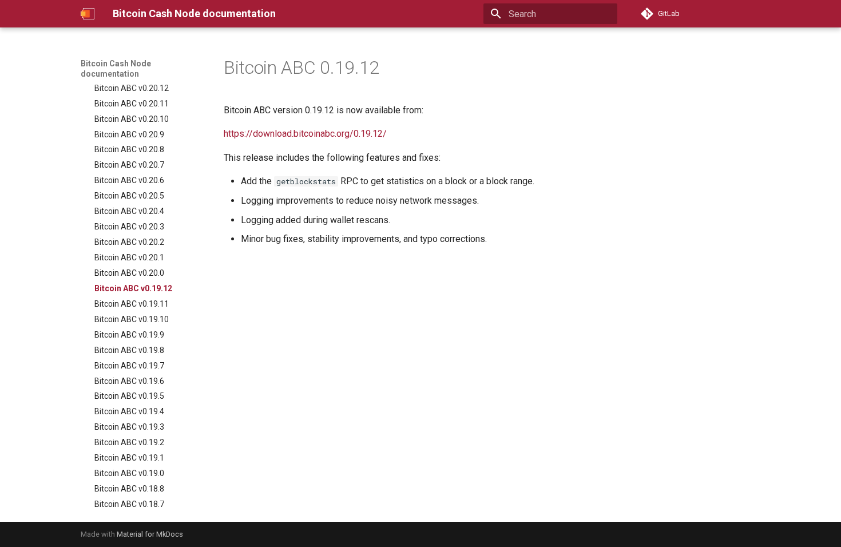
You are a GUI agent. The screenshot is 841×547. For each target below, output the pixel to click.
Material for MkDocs (150, 534)
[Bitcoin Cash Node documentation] (87, 13)
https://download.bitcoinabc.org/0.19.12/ (305, 133)
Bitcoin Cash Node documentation (116, 68)
